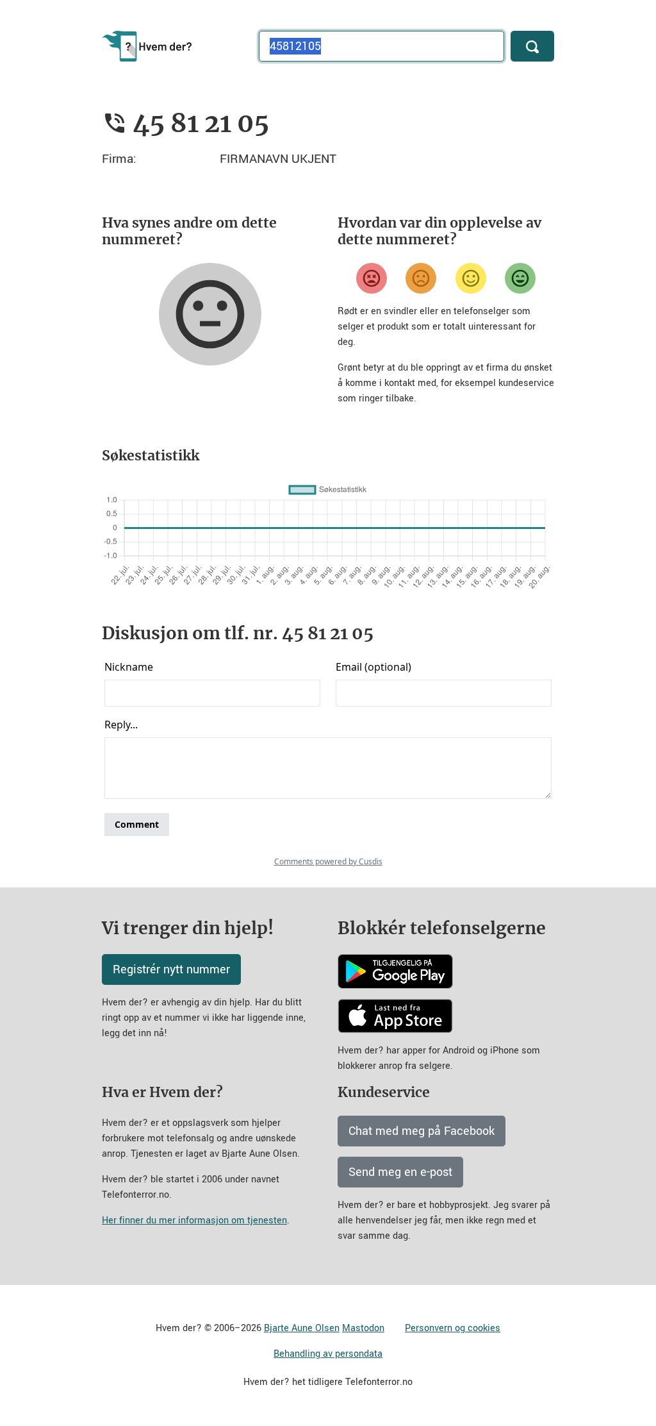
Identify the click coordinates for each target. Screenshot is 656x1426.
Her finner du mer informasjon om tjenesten (194, 1220)
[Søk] (532, 46)
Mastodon (363, 1328)
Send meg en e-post (400, 1172)
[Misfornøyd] (421, 278)
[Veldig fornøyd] (520, 278)
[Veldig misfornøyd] (371, 278)
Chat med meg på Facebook (421, 1131)
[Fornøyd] (470, 278)
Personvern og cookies (452, 1328)
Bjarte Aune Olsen (302, 1328)
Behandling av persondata (328, 1354)
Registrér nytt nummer (171, 969)
